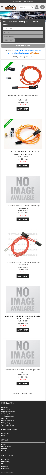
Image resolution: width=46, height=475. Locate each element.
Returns (3, 436)
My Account (5, 459)
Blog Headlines (6, 451)
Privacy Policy (5, 423)
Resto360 (4, 407)
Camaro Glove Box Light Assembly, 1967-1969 (23, 95)
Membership (5, 468)
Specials (4, 449)
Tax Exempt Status (7, 414)
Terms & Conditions (7, 425)
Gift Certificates (6, 446)
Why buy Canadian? (7, 416)
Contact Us (29, 1)
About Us (4, 418)
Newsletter (4, 466)
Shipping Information (8, 411)
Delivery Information (7, 420)
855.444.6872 (18, 1)
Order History (5, 461)
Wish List (4, 464)
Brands (3, 444)
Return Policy (5, 409)
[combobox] (23, 28)
